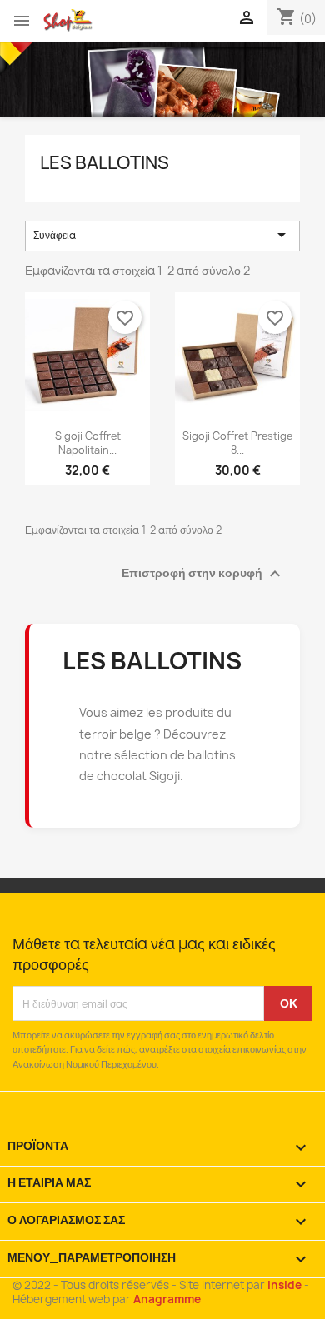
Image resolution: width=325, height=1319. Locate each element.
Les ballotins (104, 163)
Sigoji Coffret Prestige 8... (237, 443)
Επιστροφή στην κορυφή (203, 574)
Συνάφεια (162, 235)
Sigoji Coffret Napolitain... (88, 443)
